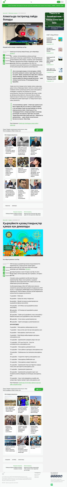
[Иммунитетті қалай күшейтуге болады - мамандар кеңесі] (60, 77)
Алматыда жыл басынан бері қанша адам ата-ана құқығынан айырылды (32, 214)
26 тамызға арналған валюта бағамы (51, 50)
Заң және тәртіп (27, 5)
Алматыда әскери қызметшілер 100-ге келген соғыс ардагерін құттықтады (31, 469)
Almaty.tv (12, 53)
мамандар (14, 205)
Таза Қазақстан (19, 5)
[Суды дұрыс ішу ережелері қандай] (60, 70)
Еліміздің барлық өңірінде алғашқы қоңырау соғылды (14, 214)
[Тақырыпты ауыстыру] (31, 2)
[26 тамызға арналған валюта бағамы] (60, 49)
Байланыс (36, 475)
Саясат (9, 5)
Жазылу (39, 130)
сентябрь (14, 459)
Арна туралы (37, 474)
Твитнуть (8, 58)
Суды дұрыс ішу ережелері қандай (51, 69)
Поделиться (8, 55)
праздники (7, 459)
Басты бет (5, 13)
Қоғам (34, 5)
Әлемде (49, 5)
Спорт (45, 5)
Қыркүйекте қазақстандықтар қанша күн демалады (51, 40)
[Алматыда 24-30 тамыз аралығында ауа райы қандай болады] (60, 58)
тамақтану (7, 205)
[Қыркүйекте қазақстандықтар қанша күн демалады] (60, 39)
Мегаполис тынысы (40, 5)
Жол (32, 5)
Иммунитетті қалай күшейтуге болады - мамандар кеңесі (51, 78)
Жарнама (36, 477)
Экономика (13, 5)
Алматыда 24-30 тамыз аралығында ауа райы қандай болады (51, 60)
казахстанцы (21, 459)
